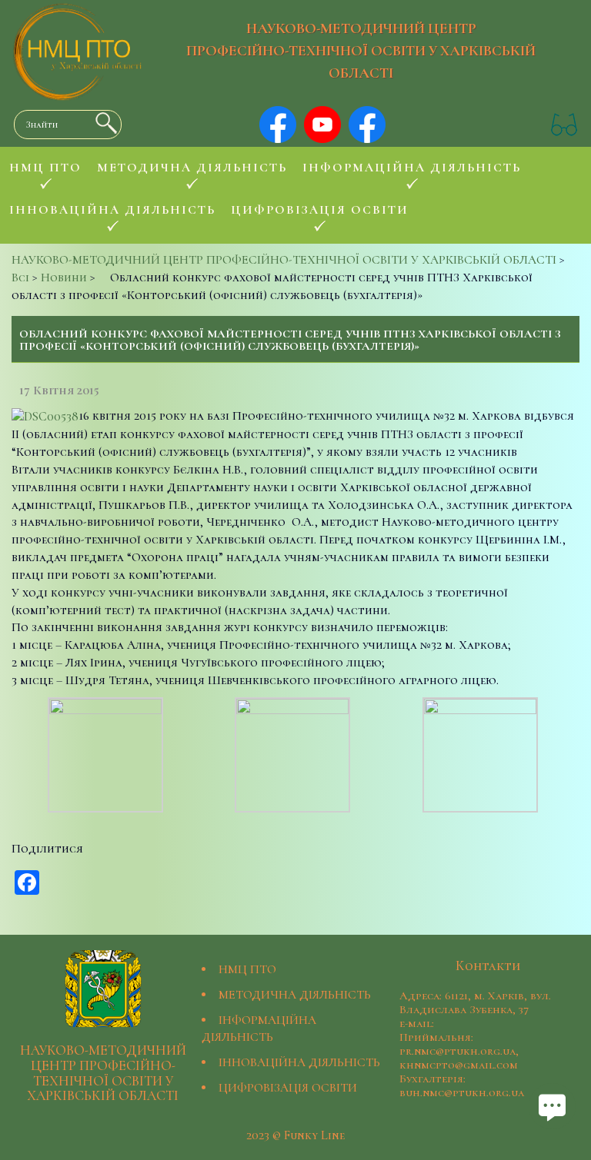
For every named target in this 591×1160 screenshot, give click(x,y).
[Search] (102, 123)
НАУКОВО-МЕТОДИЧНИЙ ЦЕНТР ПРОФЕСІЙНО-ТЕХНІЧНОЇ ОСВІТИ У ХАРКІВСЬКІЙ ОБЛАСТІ (361, 50)
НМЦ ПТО (247, 969)
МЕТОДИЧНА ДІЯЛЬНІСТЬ (295, 994)
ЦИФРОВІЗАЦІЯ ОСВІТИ (288, 1087)
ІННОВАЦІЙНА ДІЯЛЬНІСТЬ (299, 1062)
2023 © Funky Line (295, 1135)
